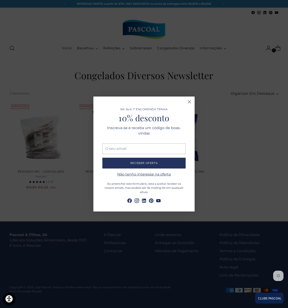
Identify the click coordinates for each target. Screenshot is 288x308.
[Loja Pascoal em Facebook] (129, 201)
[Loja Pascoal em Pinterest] (151, 201)
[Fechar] (189, 101)
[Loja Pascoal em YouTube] (158, 201)
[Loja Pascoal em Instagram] (137, 201)
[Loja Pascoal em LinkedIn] (144, 201)
